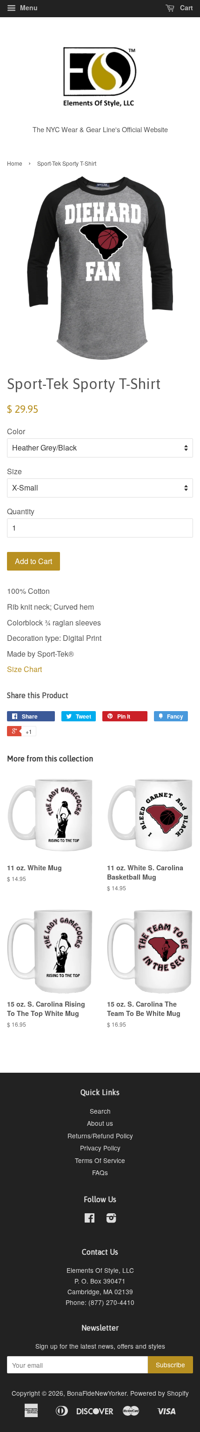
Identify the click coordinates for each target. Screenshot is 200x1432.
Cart (185, 7)
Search (100, 1111)
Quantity (20, 511)
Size (14, 471)
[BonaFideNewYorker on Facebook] (89, 1219)
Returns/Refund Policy (100, 1135)
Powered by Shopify (159, 1393)
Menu (28, 7)
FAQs (100, 1172)
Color (16, 431)
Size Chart (24, 669)
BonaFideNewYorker (97, 1393)
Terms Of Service (100, 1160)
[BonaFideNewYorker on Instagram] (111, 1219)
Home (14, 163)
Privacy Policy (100, 1147)
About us (100, 1123)
